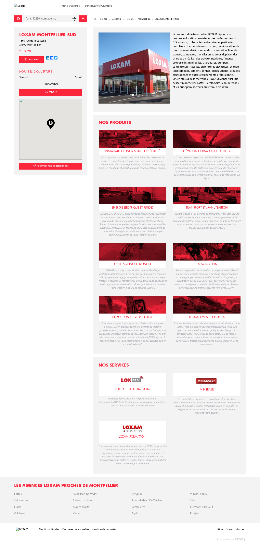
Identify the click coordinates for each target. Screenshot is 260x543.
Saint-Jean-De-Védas (85, 494)
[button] (51, 124)
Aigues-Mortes (82, 507)
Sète (192, 500)
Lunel (17, 507)
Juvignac (137, 494)
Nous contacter (235, 529)
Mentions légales (49, 529)
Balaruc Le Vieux (82, 500)
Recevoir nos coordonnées (52, 166)
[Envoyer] (83, 18)
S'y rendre (51, 92)
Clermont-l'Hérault (201, 507)
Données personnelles (75, 529)
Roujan (194, 513)
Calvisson (20, 513)
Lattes (18, 494)
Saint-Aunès (21, 500)
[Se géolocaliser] (18, 18)
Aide (220, 529)
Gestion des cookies (104, 529)
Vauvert (77, 513)
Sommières (138, 507)
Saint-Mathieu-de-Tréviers (147, 500)
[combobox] (50, 18)
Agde (135, 513)
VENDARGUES (198, 494)
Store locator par (230, 539)
